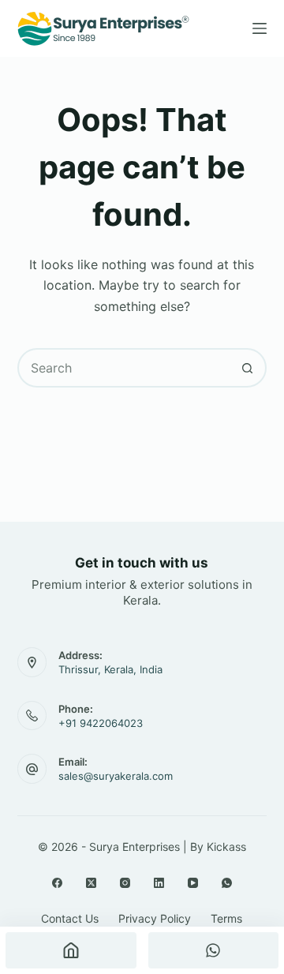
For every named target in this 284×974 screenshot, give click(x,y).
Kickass (226, 846)
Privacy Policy (154, 918)
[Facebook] (57, 883)
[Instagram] (125, 883)
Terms (226, 918)
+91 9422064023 (100, 723)
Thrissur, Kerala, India (110, 669)
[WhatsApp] (227, 883)
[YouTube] (193, 883)
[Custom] (213, 950)
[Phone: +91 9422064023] (32, 716)
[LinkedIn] (159, 883)
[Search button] (247, 368)
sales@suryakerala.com (115, 776)
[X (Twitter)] (91, 883)
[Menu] (259, 28)
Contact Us (70, 918)
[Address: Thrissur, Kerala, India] (32, 662)
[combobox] (124, 368)
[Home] (71, 950)
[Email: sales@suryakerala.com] (32, 769)
